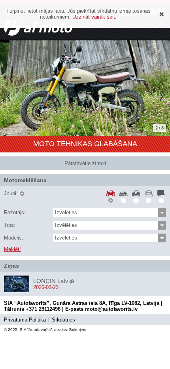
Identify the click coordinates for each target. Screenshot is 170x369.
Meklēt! (12, 249)
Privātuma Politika (25, 320)
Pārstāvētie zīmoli (85, 163)
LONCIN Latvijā (53, 281)
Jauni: (11, 193)
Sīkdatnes (63, 320)
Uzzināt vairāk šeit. (94, 17)
